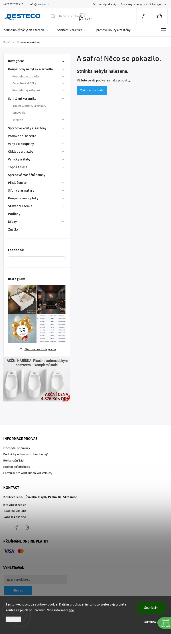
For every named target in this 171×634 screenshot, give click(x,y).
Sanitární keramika (22, 98)
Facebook (16, 527)
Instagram (26, 527)
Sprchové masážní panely (26, 175)
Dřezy (12, 221)
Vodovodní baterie (22, 136)
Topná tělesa (17, 167)
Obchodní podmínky (104, 4)
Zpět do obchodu (92, 90)
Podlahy (14, 214)
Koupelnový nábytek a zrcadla (30, 69)
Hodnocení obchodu (16, 467)
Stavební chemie (20, 206)
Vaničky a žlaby (19, 159)
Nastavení (13, 619)
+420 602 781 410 (14, 511)
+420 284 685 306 (14, 517)
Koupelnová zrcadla (25, 76)
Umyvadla (19, 113)
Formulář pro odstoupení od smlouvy (27, 473)
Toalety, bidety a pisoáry (29, 106)
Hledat (18, 590)
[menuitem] (28, 30)
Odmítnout (151, 622)
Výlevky (17, 119)
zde (71, 610)
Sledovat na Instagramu (40, 349)
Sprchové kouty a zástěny (27, 128)
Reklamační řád (13, 460)
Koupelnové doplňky (23, 198)
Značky (13, 229)
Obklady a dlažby (20, 151)
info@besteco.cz (14, 505)
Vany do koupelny (21, 144)
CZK (87, 19)
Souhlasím (151, 608)
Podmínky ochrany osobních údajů (141, 4)
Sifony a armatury (21, 190)
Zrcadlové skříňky (24, 83)
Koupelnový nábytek (26, 90)
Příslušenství (17, 182)
